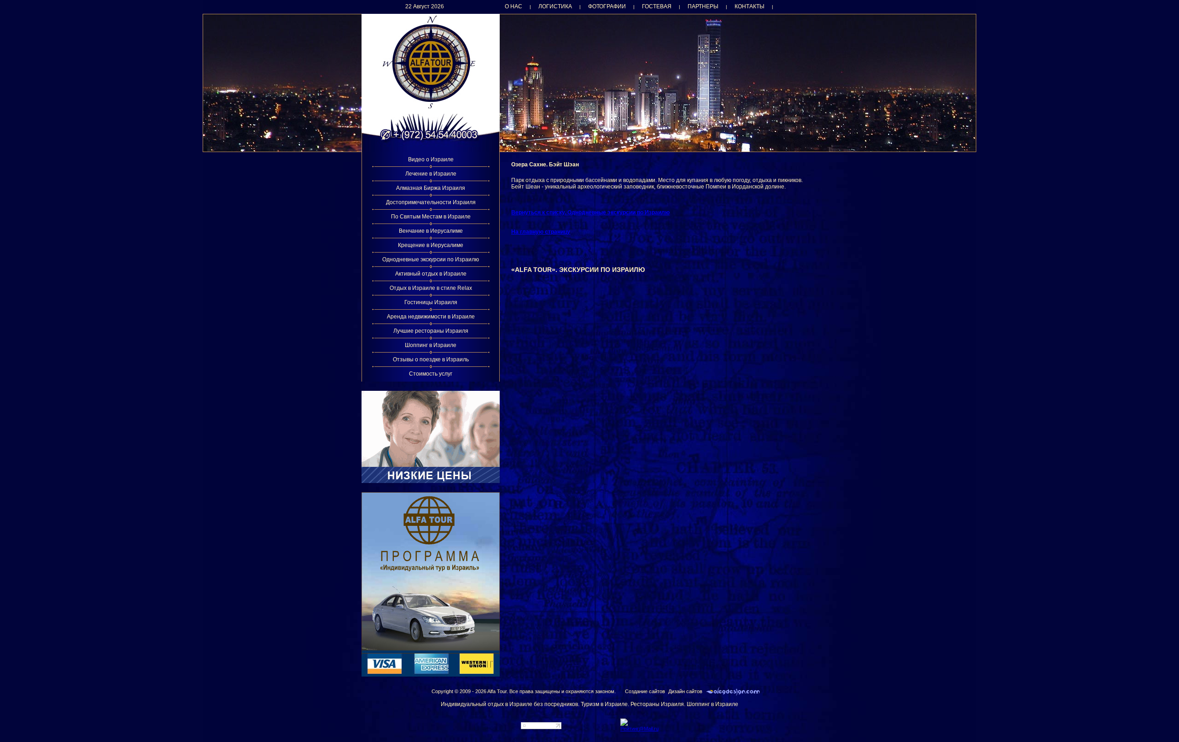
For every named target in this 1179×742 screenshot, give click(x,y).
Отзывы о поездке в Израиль (431, 359)
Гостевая (656, 6)
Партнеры (703, 6)
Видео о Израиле (431, 159)
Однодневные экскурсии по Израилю (430, 259)
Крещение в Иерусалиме (430, 245)
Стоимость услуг (430, 374)
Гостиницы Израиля (430, 302)
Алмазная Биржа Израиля (430, 188)
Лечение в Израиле (430, 174)
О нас (513, 6)
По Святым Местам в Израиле (431, 216)
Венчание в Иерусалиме (431, 231)
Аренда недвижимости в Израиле (431, 316)
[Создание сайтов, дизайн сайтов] (733, 691)
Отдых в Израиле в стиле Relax (431, 288)
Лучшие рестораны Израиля (430, 331)
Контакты (750, 6)
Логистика (555, 6)
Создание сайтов (645, 691)
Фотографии (607, 6)
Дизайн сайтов (685, 691)
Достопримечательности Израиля (431, 202)
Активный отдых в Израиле (431, 274)
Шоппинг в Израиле (430, 345)
